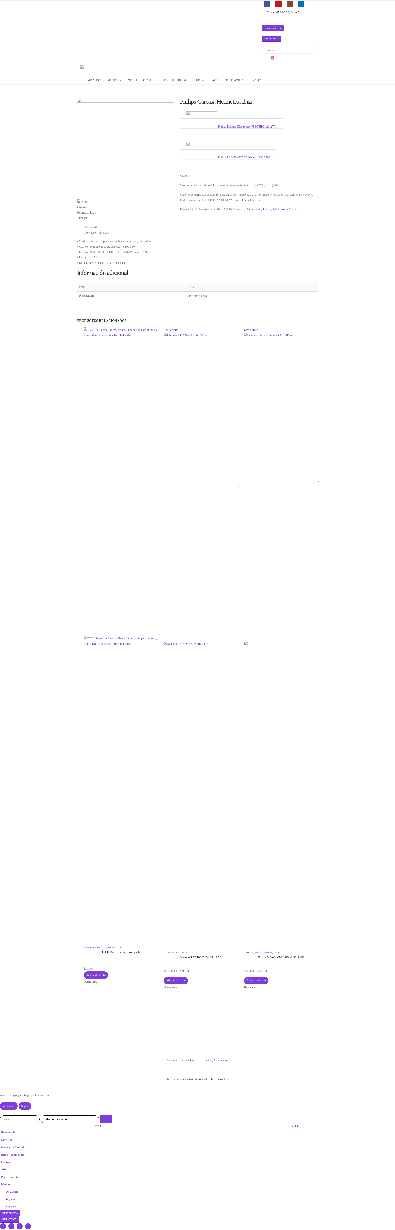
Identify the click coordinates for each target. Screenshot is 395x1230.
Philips (267, 209)
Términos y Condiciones (214, 1060)
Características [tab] (92, 227)
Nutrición (114, 80)
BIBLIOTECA (272, 38)
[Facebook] (267, 4)
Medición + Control (141, 80)
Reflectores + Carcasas (286, 209)
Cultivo (200, 80)
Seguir (25, 1106)
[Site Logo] (96, 69)
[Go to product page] (121, 635)
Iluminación (92, 80)
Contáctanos (190, 1060)
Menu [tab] (98, 1125)
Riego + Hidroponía (175, 80)
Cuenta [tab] (296, 1125)
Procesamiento (235, 80)
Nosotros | (174, 1060)
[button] (2, 1112)
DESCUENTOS (10, 1213)
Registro (11, 1206)
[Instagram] (290, 4)
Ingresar (11, 1199)
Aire (215, 80)
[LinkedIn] (301, 4)
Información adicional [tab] (96, 232)
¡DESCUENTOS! (273, 28)
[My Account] (264, 60)
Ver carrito (9, 1106)
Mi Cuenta (12, 1191)
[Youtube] (278, 4)
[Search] (309, 49)
